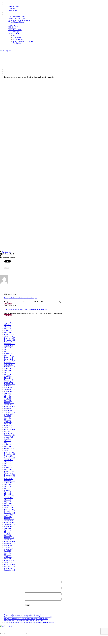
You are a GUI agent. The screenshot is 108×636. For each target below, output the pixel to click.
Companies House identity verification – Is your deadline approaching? (25, 309)
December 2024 (9, 361)
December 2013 (9, 541)
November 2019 (9, 477)
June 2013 (7, 553)
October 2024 (8, 365)
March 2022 (8, 424)
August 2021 (8, 437)
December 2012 (9, 564)
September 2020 (9, 458)
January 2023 (8, 405)
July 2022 (7, 416)
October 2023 (8, 387)
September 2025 (9, 344)
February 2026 (9, 334)
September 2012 (9, 570)
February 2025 (9, 357)
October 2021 (8, 433)
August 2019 (8, 482)
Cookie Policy (21, 633)
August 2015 (8, 515)
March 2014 (8, 536)
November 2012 (9, 566)
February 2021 (9, 448)
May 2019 (7, 488)
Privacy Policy (10, 633)
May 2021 (7, 443)
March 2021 (8, 446)
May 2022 (7, 420)
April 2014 (7, 534)
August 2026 (8, 323)
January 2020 (8, 473)
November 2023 (9, 386)
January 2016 (8, 507)
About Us (7, 4)
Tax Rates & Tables (15, 30)
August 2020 (8, 460)
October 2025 (8, 342)
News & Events (13, 33)
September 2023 (9, 389)
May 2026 (7, 328)
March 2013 (8, 559)
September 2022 (9, 412)
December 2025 (9, 338)
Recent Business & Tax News (23, 41)
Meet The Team (13, 6)
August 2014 (8, 526)
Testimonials (12, 10)
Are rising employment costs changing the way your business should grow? (29, 622)
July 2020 (7, 462)
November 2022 (9, 408)
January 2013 (8, 562)
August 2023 (8, 391)
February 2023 (9, 403)
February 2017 (9, 496)
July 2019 (7, 484)
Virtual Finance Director (16, 22)
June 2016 (7, 500)
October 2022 (8, 410)
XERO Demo (13, 26)
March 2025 (8, 355)
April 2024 (7, 376)
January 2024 (8, 382)
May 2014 (7, 532)
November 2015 (9, 511)
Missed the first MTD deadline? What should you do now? (23, 621)
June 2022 (7, 418)
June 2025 (7, 349)
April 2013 (7, 557)
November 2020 (9, 454)
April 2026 (7, 330)
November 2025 (9, 340)
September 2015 (9, 513)
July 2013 (7, 551)
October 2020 (8, 456)
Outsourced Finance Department (19, 20)
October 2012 (8, 568)
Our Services (8, 12)
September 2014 (9, 524)
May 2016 (7, 501)
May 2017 (7, 494)
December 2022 (9, 406)
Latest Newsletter (18, 39)
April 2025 (7, 353)
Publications (17, 37)
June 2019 (7, 486)
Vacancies (11, 8)
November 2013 (9, 543)
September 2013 (9, 547)
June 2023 (7, 395)
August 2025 (8, 346)
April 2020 (7, 467)
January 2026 (8, 336)
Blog (14, 35)
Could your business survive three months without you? (20, 298)
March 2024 (8, 378)
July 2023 (7, 393)
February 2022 (9, 425)
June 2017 (7, 492)
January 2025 (8, 359)
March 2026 (8, 332)
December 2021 (9, 429)
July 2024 (7, 370)
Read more (7, 304)
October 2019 (8, 479)
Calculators (12, 28)
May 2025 (7, 351)
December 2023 (9, 384)
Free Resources (8, 24)
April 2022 (7, 422)
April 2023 (7, 399)
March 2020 (8, 469)
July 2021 (7, 439)
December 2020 (9, 452)
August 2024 (8, 368)
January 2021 (8, 450)
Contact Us (7, 45)
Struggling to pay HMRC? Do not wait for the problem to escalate (26, 619)
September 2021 (9, 435)
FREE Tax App (13, 32)
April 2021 (7, 444)
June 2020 (7, 463)
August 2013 (8, 549)
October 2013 (8, 545)
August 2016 (8, 498)
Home (6, 2)
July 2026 (7, 325)
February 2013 (9, 560)
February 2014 (9, 538)
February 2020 (9, 471)
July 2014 (7, 528)
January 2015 (8, 520)
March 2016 (8, 503)
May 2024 (7, 374)
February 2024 (9, 380)
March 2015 (8, 517)
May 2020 (7, 465)
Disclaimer (50, 633)
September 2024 (9, 366)
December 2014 (9, 522)
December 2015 (9, 509)
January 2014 (8, 540)
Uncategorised (9, 73)
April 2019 (7, 490)
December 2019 (9, 475)
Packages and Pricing (10, 14)
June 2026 (7, 327)
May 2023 (7, 397)
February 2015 (9, 519)
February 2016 (9, 505)
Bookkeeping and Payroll (16, 18)
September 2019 (9, 481)
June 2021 (7, 441)
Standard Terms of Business (36, 633)
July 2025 (7, 347)
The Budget (17, 43)
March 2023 (8, 401)
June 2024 (7, 372)
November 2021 (9, 431)
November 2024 (9, 363)
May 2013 (7, 555)
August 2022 (8, 414)
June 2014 (7, 530)
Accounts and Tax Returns (17, 16)
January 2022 (8, 427)
